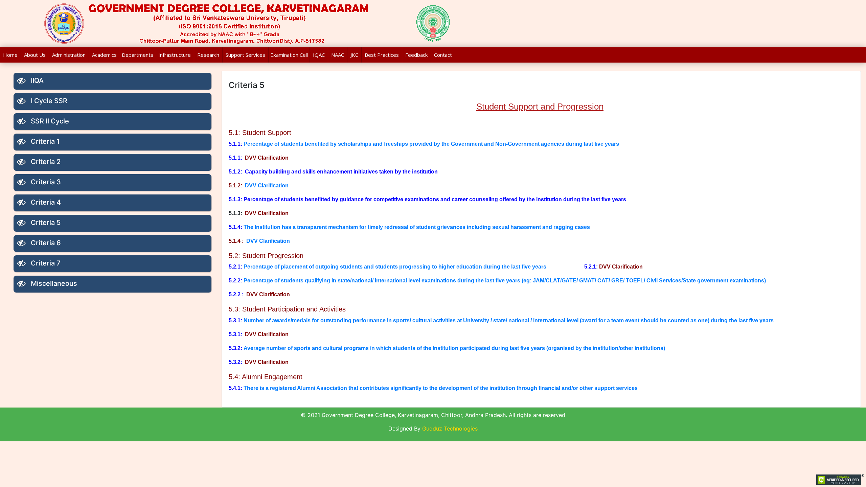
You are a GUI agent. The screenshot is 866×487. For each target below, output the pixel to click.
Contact (443, 54)
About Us (35, 54)
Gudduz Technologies (450, 428)
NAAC (337, 54)
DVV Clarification (267, 185)
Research (208, 54)
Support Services (245, 54)
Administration (69, 54)
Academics (104, 54)
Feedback (416, 54)
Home (10, 54)
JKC (354, 54)
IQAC (319, 54)
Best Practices (382, 54)
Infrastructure (174, 54)
